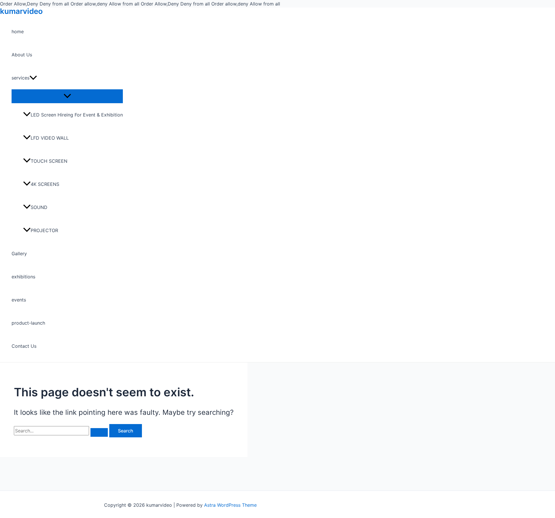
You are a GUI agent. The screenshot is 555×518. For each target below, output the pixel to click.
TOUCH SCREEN (49, 161)
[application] (33, 77)
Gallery (19, 253)
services (20, 78)
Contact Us (24, 346)
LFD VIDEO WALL (50, 138)
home (18, 31)
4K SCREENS (46, 184)
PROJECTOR (44, 230)
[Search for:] (61, 431)
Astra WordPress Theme (230, 505)
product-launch (28, 323)
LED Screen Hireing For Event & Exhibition (77, 115)
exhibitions (23, 277)
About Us (22, 55)
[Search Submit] (99, 432)
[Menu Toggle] (67, 96)
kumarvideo (21, 11)
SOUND (39, 207)
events (19, 300)
